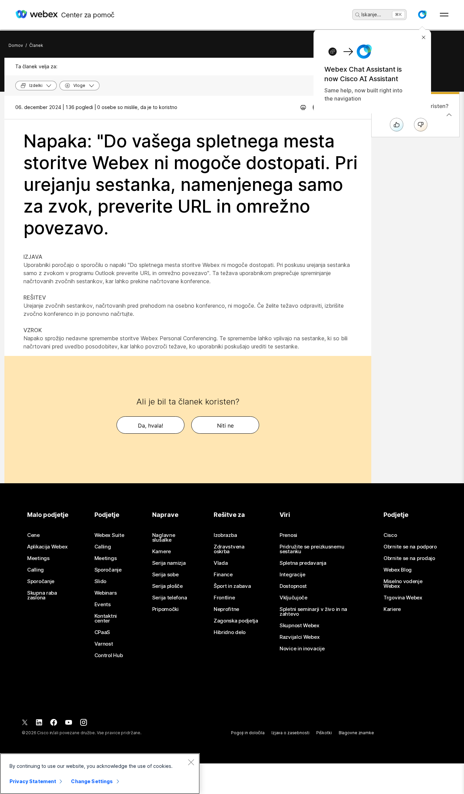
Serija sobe (165, 574)
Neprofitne (226, 609)
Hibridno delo (230, 632)
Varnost (103, 644)
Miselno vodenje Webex (403, 584)
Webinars (105, 593)
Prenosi (288, 535)
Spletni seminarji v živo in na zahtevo (313, 611)
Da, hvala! (150, 425)
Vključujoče (293, 597)
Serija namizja (169, 563)
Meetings (38, 558)
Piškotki (324, 732)
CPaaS (102, 632)
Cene (33, 535)
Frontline (224, 597)
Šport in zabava (232, 586)
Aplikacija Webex (47, 546)
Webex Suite (109, 535)
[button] (422, 14)
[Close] (191, 762)
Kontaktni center (105, 618)
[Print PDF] (303, 107)
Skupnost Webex (299, 625)
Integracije (292, 574)
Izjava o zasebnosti (290, 732)
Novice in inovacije (302, 648)
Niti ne (225, 425)
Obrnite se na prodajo (409, 558)
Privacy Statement (33, 781)
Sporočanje (40, 581)
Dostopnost (293, 586)
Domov (15, 45)
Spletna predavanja (303, 563)
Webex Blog (397, 569)
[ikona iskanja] (357, 15)
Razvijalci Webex (299, 637)
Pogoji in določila (248, 732)
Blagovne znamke (356, 732)
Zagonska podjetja (236, 620)
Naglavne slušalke (163, 537)
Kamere (161, 551)
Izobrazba (225, 535)
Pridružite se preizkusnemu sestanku (312, 549)
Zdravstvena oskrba (229, 549)
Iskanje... (371, 14)
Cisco (390, 535)
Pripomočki (165, 609)
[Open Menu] (444, 14)
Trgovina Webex (402, 597)
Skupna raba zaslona (42, 595)
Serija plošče (167, 586)
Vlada (221, 563)
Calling (35, 569)
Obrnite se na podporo (410, 546)
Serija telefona (169, 597)
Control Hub (108, 655)
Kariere (392, 609)
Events (102, 604)
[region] (100, 773)
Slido (100, 581)
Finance (223, 574)
